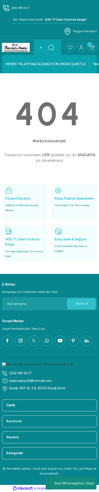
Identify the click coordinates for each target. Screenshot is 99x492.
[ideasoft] (23, 488)
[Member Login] (81, 47)
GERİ (46, 155)
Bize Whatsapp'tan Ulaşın (75, 483)
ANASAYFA (86, 155)
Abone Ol (81, 303)
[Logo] (16, 47)
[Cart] (92, 47)
